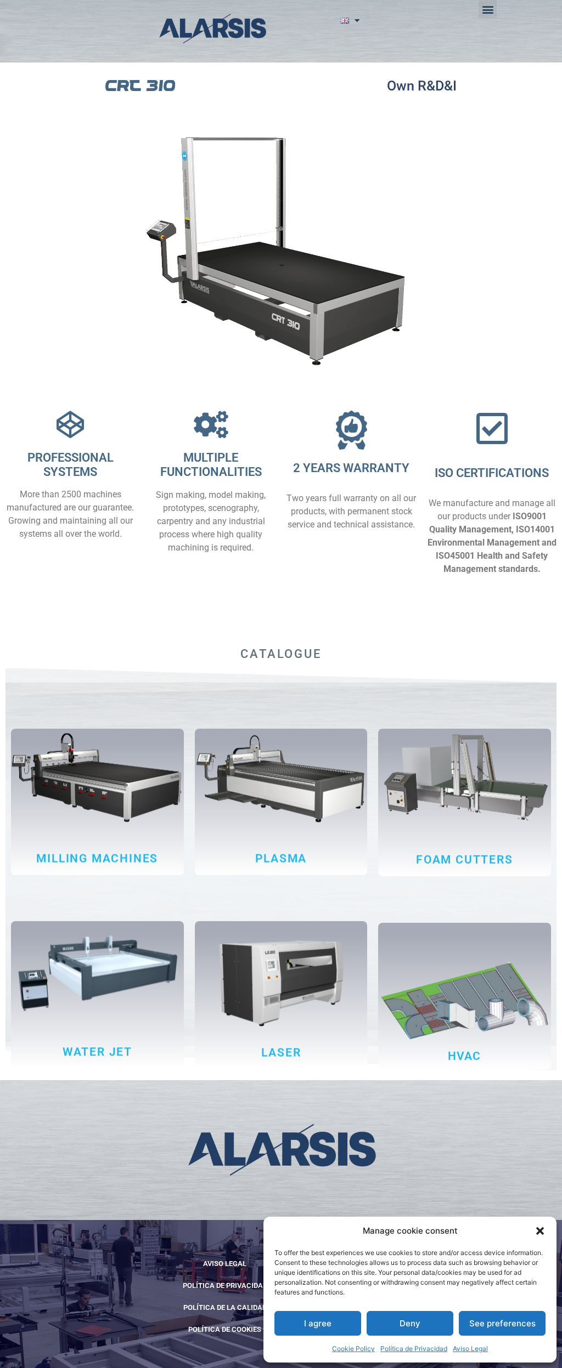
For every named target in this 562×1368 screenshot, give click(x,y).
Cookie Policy (353, 1348)
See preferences (502, 1323)
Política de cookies (224, 1329)
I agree (317, 1323)
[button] (540, 1230)
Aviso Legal (470, 1348)
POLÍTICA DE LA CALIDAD (225, 1307)
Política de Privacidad (413, 1348)
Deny (410, 1323)
